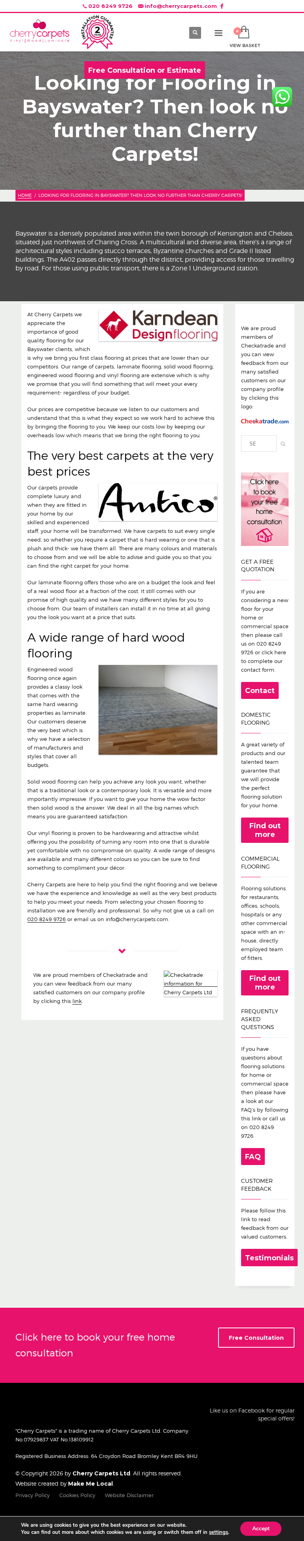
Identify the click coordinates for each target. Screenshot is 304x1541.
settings (218, 1532)
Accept (261, 1528)
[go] (281, 444)
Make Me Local (90, 1483)
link (77, 1001)
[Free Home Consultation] (265, 508)
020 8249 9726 (110, 6)
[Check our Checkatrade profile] (265, 421)
